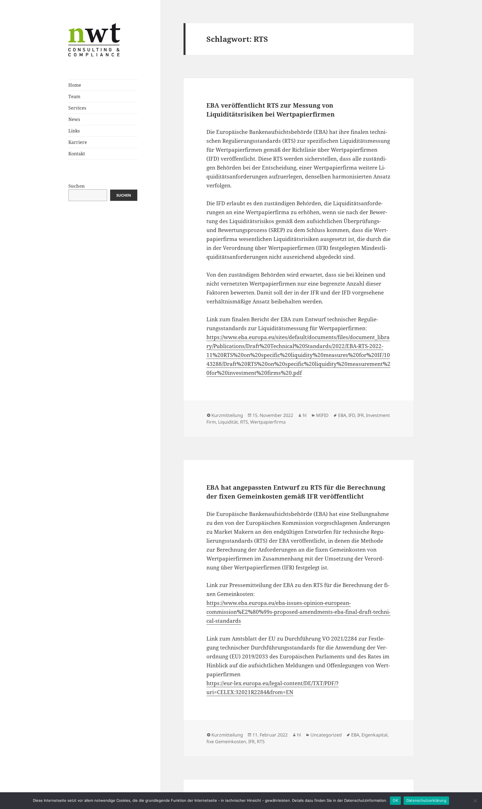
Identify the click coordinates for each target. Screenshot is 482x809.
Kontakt (76, 154)
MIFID (322, 415)
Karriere (77, 142)
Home (74, 85)
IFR (360, 415)
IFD (351, 415)
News (74, 119)
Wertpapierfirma (268, 422)
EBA (342, 415)
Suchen (76, 186)
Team (74, 96)
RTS (244, 422)
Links (74, 131)
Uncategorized (326, 735)
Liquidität (228, 422)
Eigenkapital (374, 735)
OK (395, 800)
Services (77, 108)
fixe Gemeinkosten (226, 741)
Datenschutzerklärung (426, 800)
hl (305, 415)
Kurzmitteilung (227, 415)
